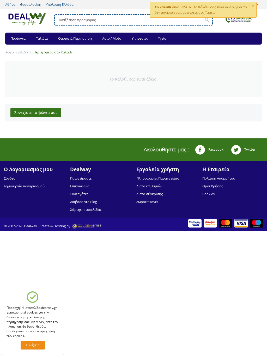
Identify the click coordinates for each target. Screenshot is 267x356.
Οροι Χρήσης (212, 186)
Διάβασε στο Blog (83, 201)
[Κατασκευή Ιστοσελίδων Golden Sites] (86, 226)
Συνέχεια (33, 345)
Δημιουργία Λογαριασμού (24, 186)
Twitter (249, 149)
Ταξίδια (42, 38)
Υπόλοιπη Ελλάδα (60, 4)
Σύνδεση (10, 178)
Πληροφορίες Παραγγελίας (157, 178)
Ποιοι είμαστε (81, 178)
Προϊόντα (18, 38)
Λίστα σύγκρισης (149, 194)
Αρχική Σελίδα (17, 52)
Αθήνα (10, 4)
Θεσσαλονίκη (30, 4)
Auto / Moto (111, 38)
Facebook (215, 149)
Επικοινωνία (79, 186)
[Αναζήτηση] (207, 20)
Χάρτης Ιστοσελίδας (85, 209)
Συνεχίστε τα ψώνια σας (35, 112)
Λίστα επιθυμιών (149, 186)
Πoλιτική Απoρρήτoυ (218, 178)
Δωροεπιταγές (147, 201)
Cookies (208, 194)
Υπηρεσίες (140, 38)
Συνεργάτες (79, 194)
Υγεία (162, 38)
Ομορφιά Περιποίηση (75, 38)
